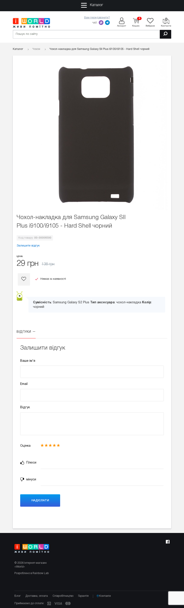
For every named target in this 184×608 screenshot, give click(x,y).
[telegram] (107, 22)
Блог (17, 596)
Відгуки (24, 332)
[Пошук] (165, 34)
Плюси (30, 462)
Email (24, 384)
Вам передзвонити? (97, 17)
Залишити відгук (28, 245)
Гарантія (83, 596)
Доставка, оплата (36, 596)
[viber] (101, 22)
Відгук (25, 407)
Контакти (105, 596)
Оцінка (25, 445)
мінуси (30, 479)
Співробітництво (63, 596)
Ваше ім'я (27, 360)
